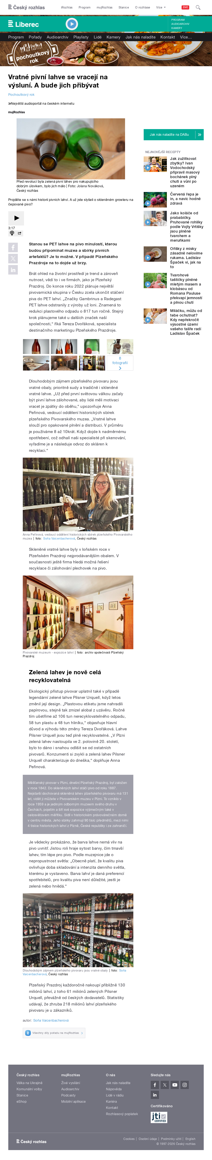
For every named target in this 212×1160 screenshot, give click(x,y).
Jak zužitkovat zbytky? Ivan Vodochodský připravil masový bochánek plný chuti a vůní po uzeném (185, 172)
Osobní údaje (148, 1139)
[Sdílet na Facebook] (13, 247)
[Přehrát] (16, 218)
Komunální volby (29, 1089)
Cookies (129, 1139)
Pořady (35, 37)
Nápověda (114, 1089)
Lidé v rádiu (115, 1095)
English (190, 1139)
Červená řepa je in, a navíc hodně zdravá (185, 198)
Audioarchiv (180, 24)
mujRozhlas (105, 7)
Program (84, 7)
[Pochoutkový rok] (106, 53)
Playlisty (81, 37)
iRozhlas (67, 7)
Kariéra (111, 1102)
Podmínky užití (171, 1139)
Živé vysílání (70, 1083)
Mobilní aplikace (73, 1102)
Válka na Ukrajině (29, 1083)
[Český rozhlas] (26, 7)
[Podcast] (12, 233)
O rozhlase (142, 7)
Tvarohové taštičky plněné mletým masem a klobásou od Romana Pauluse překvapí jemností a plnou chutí (186, 289)
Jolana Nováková (90, 186)
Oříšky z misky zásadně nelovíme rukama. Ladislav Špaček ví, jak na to (186, 257)
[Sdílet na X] (13, 258)
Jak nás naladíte (141, 37)
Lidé (98, 37)
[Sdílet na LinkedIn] (13, 270)
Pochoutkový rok (21, 95)
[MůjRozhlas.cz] (16, 113)
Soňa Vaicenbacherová (59, 538)
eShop (21, 1102)
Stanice (124, 7)
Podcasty (68, 1095)
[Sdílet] (19, 233)
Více (186, 37)
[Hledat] (198, 7)
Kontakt (167, 37)
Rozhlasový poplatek (122, 1114)
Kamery (176, 28)
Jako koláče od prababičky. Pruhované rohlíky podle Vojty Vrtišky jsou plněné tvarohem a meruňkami (186, 226)
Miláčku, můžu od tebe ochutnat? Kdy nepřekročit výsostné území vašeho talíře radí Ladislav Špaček (186, 322)
